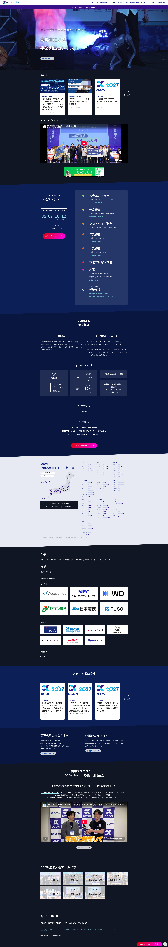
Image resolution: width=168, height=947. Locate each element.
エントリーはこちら (53, 236)
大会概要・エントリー (107, 2)
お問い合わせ (160, 2)
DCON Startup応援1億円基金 (99, 293)
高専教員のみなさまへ (86, 929)
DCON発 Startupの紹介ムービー (100, 297)
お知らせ (51, 112)
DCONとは (86, 2)
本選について (93, 280)
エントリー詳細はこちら (84, 445)
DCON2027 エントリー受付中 (149, 944)
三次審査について (95, 255)
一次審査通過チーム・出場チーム (70, 929)
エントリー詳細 (94, 203)
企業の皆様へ (134, 2)
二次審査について (95, 241)
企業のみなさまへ (99, 929)
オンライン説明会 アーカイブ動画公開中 (84, 7)
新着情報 (95, 2)
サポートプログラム (147, 2)
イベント (44, 112)
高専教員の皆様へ (122, 2)
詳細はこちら (47, 753)
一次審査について (95, 217)
